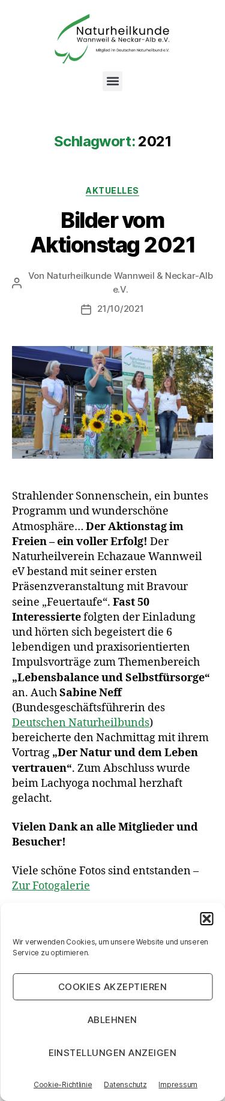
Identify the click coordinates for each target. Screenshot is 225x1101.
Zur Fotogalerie (51, 886)
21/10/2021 (120, 308)
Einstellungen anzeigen (113, 1052)
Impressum (177, 1084)
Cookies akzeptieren (112, 986)
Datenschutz (125, 1084)
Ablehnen (112, 1019)
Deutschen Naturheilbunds (80, 723)
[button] (206, 919)
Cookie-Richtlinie (63, 1084)
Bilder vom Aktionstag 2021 (113, 232)
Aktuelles (112, 190)
